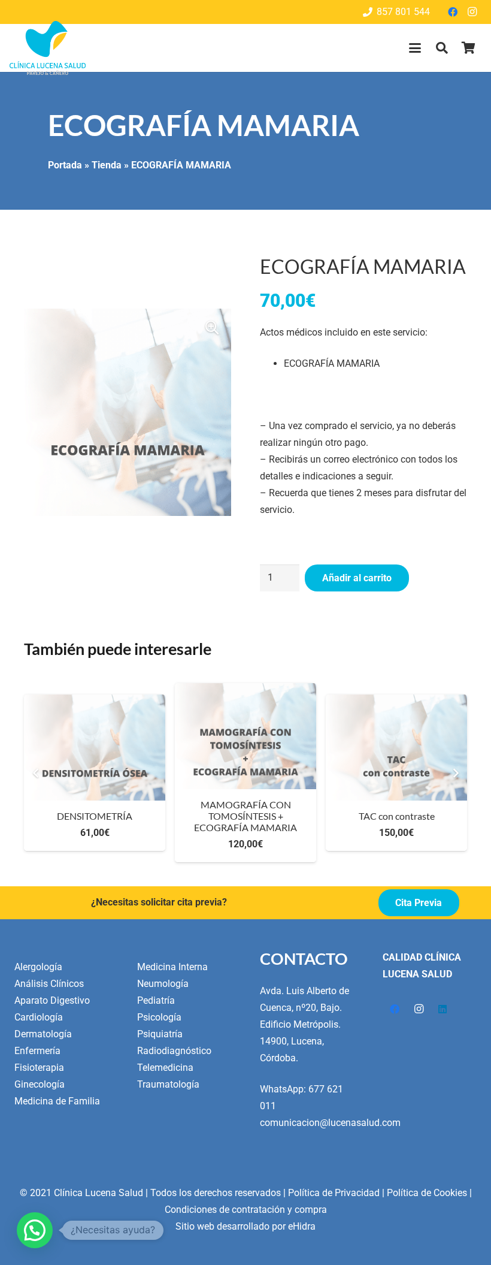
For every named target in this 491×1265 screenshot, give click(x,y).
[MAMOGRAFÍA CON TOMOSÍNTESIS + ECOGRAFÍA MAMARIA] (94, 736)
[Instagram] (471, 12)
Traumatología (168, 1084)
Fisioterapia (39, 1067)
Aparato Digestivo (52, 1000)
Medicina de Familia (57, 1101)
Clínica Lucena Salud (98, 1192)
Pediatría (156, 1000)
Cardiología (38, 1017)
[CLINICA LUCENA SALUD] (48, 48)
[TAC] (396, 748)
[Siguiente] (455, 773)
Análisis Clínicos (49, 983)
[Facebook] (452, 12)
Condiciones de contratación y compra (246, 1209)
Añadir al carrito (357, 578)
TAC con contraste (246, 816)
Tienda (107, 165)
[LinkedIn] (442, 1009)
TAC (396, 816)
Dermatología (43, 1034)
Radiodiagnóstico (174, 1050)
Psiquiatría (160, 1034)
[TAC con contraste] (245, 748)
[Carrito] (468, 48)
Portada (65, 165)
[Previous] (36, 773)
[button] (415, 48)
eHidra (302, 1226)
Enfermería (37, 1050)
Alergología (38, 967)
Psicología (159, 1017)
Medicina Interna (172, 967)
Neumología (163, 983)
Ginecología (39, 1084)
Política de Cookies (427, 1192)
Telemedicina (165, 1067)
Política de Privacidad (334, 1192)
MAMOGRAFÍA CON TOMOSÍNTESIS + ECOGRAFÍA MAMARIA (94, 816)
